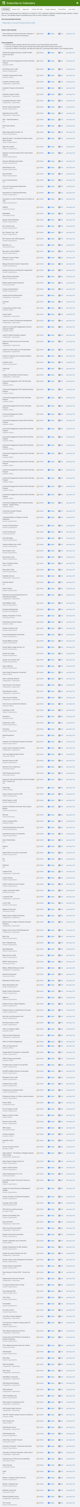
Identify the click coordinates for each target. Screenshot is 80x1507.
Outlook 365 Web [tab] (37, 9)
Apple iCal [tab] (26, 9)
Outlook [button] (41, 33)
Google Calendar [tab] (50, 9)
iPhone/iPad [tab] (62, 9)
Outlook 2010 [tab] (16, 9)
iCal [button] (61, 33)
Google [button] (52, 33)
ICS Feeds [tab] (6, 9)
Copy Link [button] (71, 33)
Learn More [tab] (72, 9)
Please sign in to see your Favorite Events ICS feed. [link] (19, 23)
